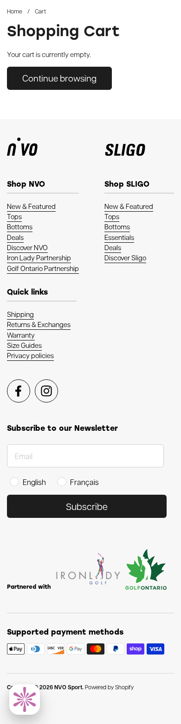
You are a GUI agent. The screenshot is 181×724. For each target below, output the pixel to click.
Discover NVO (27, 247)
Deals (15, 237)
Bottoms (19, 226)
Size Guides (24, 345)
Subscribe (87, 506)
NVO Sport (68, 687)
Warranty (21, 335)
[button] (24, 699)
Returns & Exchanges (39, 324)
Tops (14, 216)
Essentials (119, 237)
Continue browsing (59, 78)
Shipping (20, 314)
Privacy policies (30, 355)
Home (14, 11)
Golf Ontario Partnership (43, 268)
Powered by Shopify (109, 687)
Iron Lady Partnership (39, 257)
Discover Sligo (125, 257)
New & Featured (31, 206)
